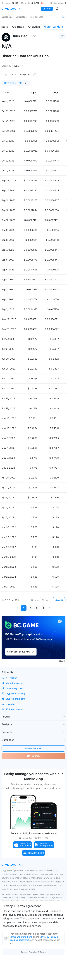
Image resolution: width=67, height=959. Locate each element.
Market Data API (33, 748)
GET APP (47, 9)
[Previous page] (17, 608)
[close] (60, 621)
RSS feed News (14, 709)
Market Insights (14, 683)
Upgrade (36, 756)
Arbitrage (18, 26)
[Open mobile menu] (63, 9)
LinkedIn (10, 704)
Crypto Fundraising (16, 693)
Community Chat (14, 688)
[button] (22, 844)
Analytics (34, 26)
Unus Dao (20, 16)
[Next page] (50, 608)
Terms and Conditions (21, 936)
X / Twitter (11, 677)
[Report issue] (63, 17)
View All (59, 600)
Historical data (53, 26)
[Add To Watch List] (62, 36)
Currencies (7, 16)
